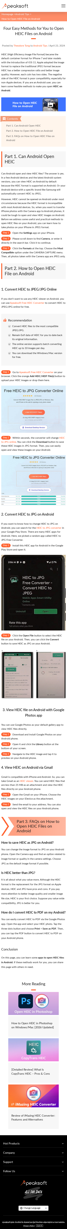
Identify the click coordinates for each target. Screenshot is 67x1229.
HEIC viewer (26, 781)
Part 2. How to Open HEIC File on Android (29, 131)
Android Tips (22, 14)
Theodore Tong (22, 45)
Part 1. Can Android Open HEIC (23, 125)
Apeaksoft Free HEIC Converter (27, 303)
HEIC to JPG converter (48, 528)
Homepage (7, 14)
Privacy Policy (29, 1226)
